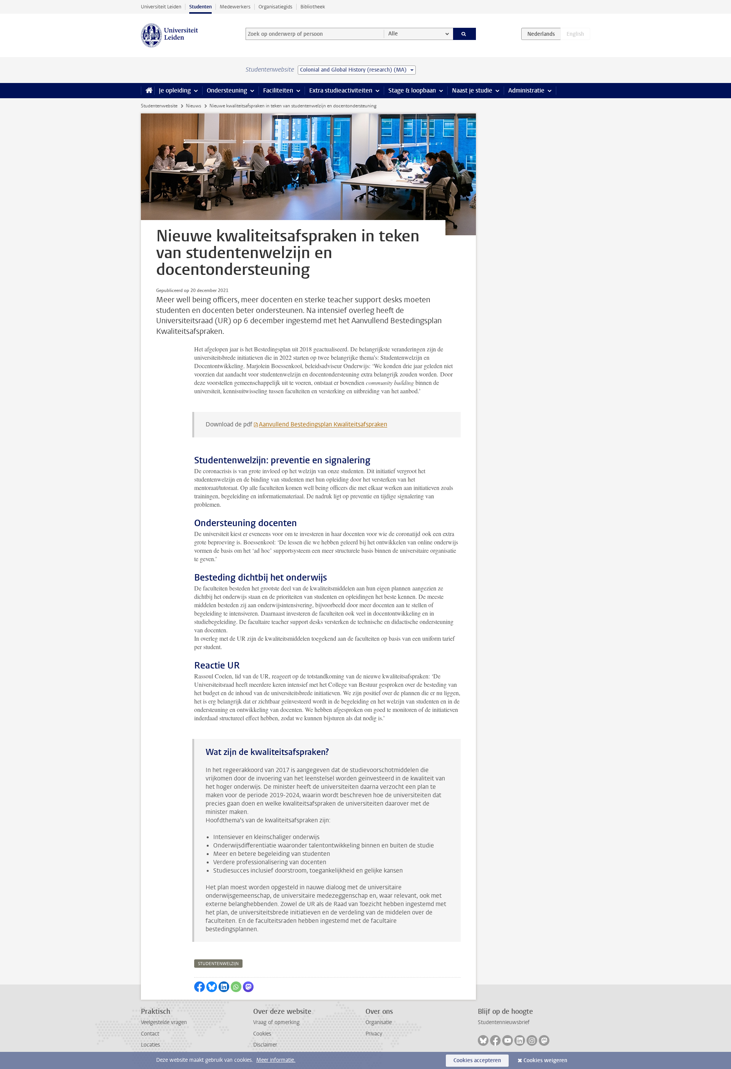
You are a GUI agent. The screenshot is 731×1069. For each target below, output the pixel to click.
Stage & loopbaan (412, 90)
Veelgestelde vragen (164, 1022)
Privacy (374, 1033)
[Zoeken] (464, 34)
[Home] (147, 90)
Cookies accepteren (477, 1060)
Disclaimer (265, 1044)
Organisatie (379, 1022)
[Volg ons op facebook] (495, 1040)
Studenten (200, 6)
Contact (150, 1033)
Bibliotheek (312, 6)
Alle (393, 33)
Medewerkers (235, 6)
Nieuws (193, 106)
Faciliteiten (278, 90)
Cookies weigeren (545, 1060)
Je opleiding (175, 90)
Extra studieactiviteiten (340, 90)
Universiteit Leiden (161, 6)
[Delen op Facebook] (199, 986)
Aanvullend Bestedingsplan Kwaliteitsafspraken (323, 424)
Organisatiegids (275, 6)
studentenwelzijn (218, 964)
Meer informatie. (275, 1060)
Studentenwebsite (159, 106)
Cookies (262, 1033)
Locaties (150, 1044)
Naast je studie (472, 90)
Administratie (526, 90)
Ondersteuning (227, 90)
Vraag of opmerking (276, 1022)
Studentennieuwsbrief (504, 1022)
